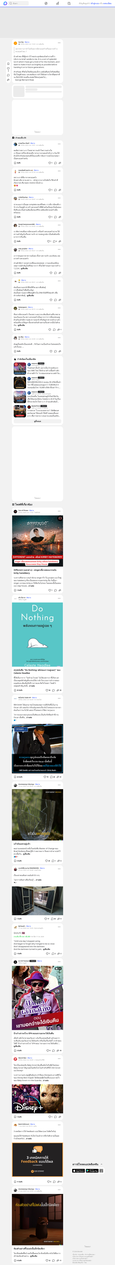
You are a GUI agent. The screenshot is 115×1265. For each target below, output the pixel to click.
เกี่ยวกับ (75, 1254)
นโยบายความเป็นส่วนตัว (80, 1258)
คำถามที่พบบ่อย (89, 1254)
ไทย (85, 1263)
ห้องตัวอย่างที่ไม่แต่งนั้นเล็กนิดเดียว (29, 1248)
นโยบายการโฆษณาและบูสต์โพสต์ (82, 1256)
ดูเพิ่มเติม (24, 268)
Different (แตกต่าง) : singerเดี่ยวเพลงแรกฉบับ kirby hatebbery (35, 571)
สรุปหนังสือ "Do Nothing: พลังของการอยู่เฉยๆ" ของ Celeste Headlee (37, 671)
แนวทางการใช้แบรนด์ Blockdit (82, 1261)
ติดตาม (27, 42)
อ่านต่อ (31, 586)
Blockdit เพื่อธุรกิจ (78, 1263)
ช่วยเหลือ (81, 1254)
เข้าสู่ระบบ (95, 3)
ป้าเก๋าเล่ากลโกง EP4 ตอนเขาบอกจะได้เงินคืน (34, 1033)
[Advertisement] (57, 22)
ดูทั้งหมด (37, 421)
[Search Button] (10, 3)
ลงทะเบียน (107, 3)
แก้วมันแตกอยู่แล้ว (22, 843)
